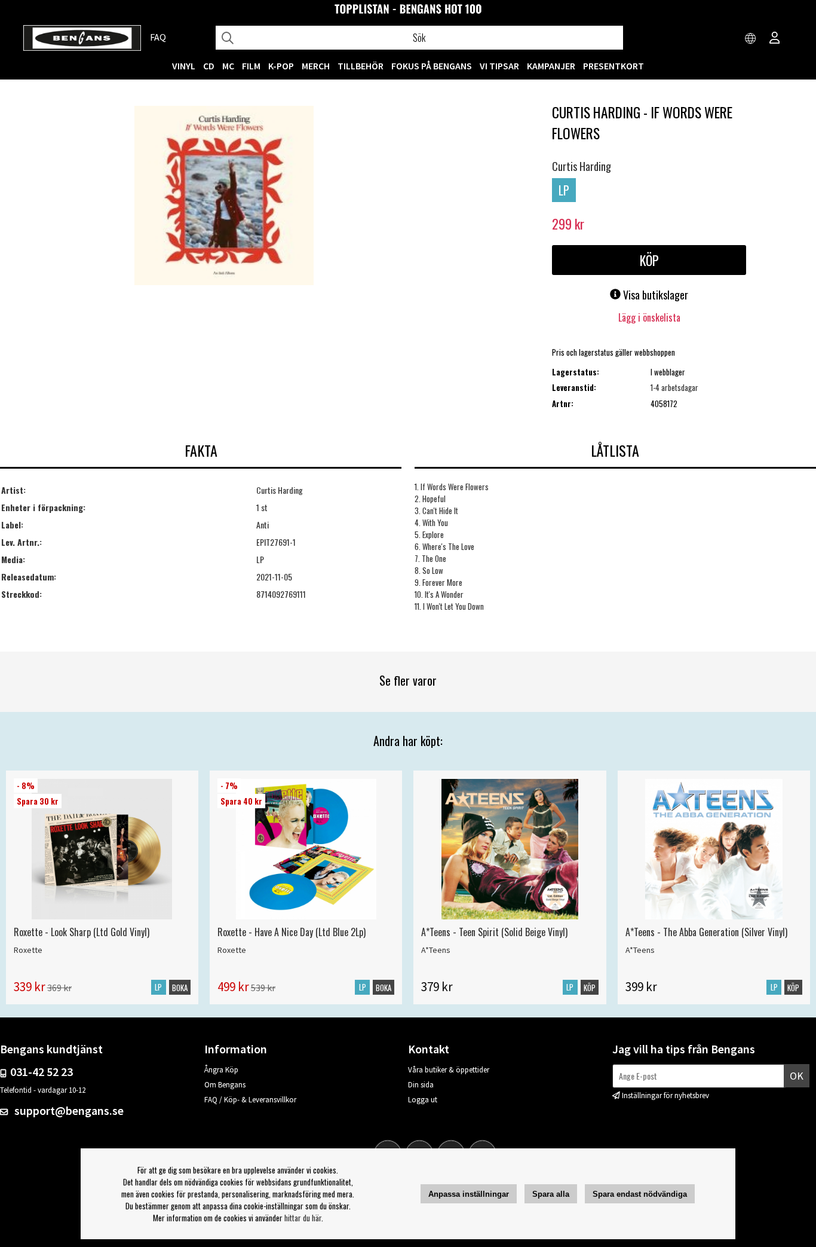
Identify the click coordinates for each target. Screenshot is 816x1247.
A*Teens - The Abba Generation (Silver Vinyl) (706, 932)
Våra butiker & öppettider (448, 1070)
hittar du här (302, 1218)
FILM (251, 66)
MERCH (316, 66)
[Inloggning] (774, 39)
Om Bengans (225, 1085)
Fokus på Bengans (431, 66)
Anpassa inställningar (468, 1194)
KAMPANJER (551, 66)
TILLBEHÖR (361, 66)
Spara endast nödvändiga (640, 1194)
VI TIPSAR (499, 66)
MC (228, 66)
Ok (796, 1076)
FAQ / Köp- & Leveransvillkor (250, 1100)
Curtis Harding (581, 166)
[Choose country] (751, 39)
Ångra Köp (221, 1070)
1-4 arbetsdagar (674, 387)
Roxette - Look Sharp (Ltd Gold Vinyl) (81, 932)
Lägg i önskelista (649, 317)
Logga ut (422, 1100)
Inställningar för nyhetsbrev (665, 1095)
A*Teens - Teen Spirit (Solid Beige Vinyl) (494, 932)
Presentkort (613, 66)
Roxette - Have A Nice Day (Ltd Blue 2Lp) (291, 932)
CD (208, 66)
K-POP (281, 66)
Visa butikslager (654, 294)
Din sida (421, 1085)
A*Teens (435, 950)
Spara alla (550, 1194)
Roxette (28, 950)
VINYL (183, 66)
